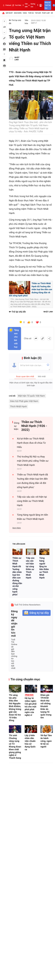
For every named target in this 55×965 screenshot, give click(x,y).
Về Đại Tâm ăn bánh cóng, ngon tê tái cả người (46, 741)
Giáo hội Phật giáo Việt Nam (24, 401)
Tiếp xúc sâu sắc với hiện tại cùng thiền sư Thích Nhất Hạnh (32, 501)
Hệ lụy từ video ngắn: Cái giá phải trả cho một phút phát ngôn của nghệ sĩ (31, 705)
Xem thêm (16, 528)
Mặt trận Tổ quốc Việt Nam (31, 395)
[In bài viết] (4, 66)
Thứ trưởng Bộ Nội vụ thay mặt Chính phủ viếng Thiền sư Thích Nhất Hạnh (33, 461)
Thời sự (31, 13)
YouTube (18, 5)
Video (25, 13)
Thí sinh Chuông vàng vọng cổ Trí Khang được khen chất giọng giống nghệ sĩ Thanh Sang (15, 746)
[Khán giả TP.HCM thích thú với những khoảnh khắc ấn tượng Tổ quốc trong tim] (46, 689)
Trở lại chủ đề (15, 22)
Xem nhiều (18, 13)
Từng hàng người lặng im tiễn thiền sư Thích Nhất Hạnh (32, 517)
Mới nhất (9, 13)
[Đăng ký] (36, 613)
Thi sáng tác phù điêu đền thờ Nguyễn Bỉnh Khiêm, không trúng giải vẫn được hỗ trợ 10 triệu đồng (15, 708)
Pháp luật (46, 13)
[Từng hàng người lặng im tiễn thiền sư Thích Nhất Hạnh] (44, 552)
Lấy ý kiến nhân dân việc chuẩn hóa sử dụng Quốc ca (30, 742)
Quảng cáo (33, 5)
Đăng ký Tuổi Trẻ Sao (47, 5)
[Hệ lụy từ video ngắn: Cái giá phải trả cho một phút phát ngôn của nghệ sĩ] (31, 689)
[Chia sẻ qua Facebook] (36, 338)
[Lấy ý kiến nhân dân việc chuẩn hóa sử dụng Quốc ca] (31, 729)
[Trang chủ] (3, 13)
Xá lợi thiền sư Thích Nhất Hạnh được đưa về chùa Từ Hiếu (31, 443)
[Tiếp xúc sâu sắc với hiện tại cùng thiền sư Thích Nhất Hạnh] (31, 552)
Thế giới (38, 13)
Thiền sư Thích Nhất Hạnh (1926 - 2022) (34, 426)
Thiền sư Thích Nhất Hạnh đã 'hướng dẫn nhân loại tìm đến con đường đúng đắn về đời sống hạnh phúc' (30, 289)
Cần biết (26, 5)
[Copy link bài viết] (42, 338)
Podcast (8, 5)
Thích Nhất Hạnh (18, 406)
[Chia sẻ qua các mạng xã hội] (49, 338)
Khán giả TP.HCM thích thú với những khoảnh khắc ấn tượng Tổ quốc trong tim (45, 706)
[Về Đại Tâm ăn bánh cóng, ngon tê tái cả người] (46, 729)
